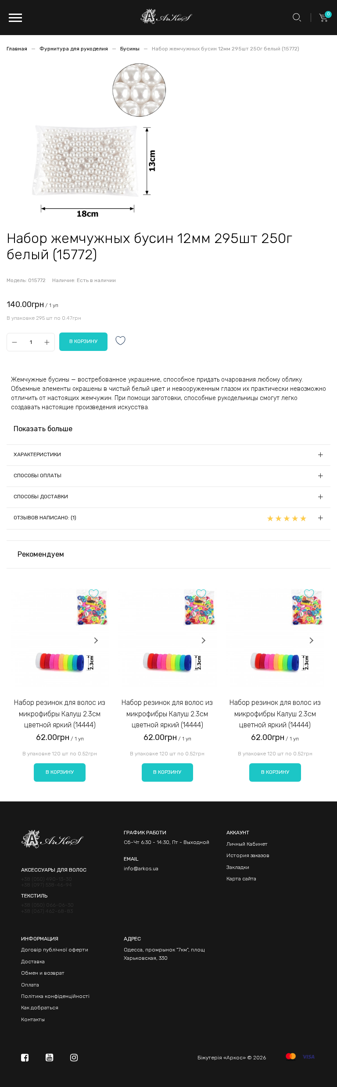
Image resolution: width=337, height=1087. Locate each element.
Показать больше (43, 429)
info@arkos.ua (141, 868)
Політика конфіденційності (55, 996)
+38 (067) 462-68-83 (47, 911)
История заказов (247, 855)
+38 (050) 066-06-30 (47, 905)
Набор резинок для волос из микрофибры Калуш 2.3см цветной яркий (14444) (59, 713)
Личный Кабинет (247, 844)
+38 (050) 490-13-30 (46, 879)
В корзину (60, 772)
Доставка (33, 961)
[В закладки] (120, 341)
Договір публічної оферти (54, 950)
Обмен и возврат (43, 973)
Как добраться (39, 1008)
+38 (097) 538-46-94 (46, 885)
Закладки (237, 867)
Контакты (33, 1019)
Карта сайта (241, 879)
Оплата (30, 985)
